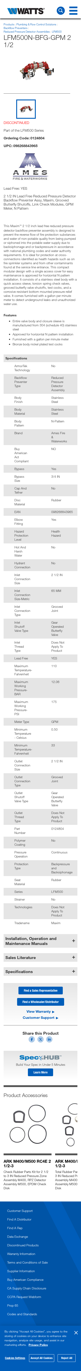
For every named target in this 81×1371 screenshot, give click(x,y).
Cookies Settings (15, 1358)
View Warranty (39, 1011)
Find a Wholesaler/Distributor (40, 1002)
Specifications (19, 971)
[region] (40, 1348)
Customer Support (38, 1017)
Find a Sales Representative (40, 990)
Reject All (66, 1358)
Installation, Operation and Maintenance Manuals (30, 941)
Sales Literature (20, 957)
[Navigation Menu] (73, 11)
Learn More (40, 1072)
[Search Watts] (61, 11)
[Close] (76, 1332)
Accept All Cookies (42, 1358)
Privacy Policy (38, 1345)
